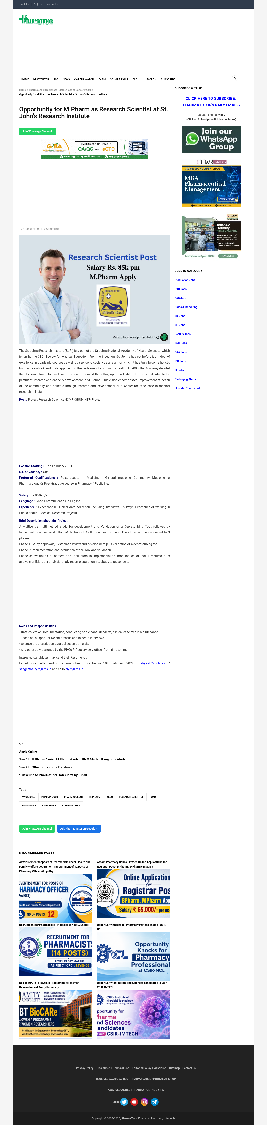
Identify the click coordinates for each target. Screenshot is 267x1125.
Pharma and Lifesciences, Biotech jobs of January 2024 (60, 89)
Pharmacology (73, 797)
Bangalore (29, 805)
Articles (25, 4)
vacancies (28, 797)
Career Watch (84, 79)
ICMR (153, 797)
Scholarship (119, 79)
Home (25, 79)
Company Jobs (71, 805)
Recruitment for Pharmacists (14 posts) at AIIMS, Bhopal (54, 924)
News (66, 79)
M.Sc (110, 797)
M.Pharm (95, 797)
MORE (150, 79)
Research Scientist (131, 797)
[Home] (36, 19)
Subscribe (168, 79)
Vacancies (52, 4)
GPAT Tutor (41, 79)
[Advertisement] (153, 40)
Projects (38, 4)
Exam (102, 79)
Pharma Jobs (49, 797)
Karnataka (49, 805)
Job (55, 79)
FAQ (135, 79)
